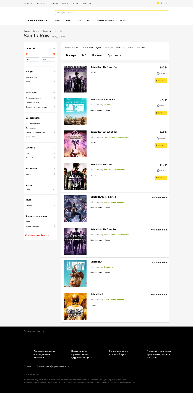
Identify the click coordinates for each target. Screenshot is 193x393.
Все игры (71, 55)
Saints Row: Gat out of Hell (103, 132)
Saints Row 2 (96, 294)
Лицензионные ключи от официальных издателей (44, 353)
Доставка (54, 3)
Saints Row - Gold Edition (102, 99)
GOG (89, 20)
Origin (68, 20)
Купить (159, 80)
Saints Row (96, 262)
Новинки (97, 55)
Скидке (130, 48)
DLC (84, 55)
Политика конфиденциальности (53, 366)
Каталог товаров (38, 20)
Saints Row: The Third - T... (103, 67)
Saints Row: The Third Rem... (104, 229)
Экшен (93, 73)
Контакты (87, 3)
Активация (41, 3)
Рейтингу (120, 48)
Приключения (96, 110)
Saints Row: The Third (101, 164)
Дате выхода (87, 48)
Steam (58, 20)
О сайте (27, 366)
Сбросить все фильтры (38, 235)
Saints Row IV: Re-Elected (103, 197)
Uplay (79, 20)
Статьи (75, 3)
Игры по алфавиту (105, 20)
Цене (98, 48)
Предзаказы (114, 55)
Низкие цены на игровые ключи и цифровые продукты (81, 353)
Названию (108, 48)
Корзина (162, 3)
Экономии (140, 48)
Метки (123, 20)
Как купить (28, 3)
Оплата (65, 3)
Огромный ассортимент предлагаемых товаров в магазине (158, 353)
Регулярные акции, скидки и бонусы (118, 353)
